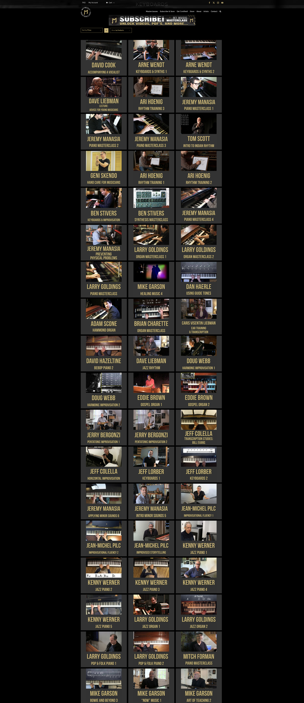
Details (103, 58)
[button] (220, 11)
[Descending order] (106, 30)
